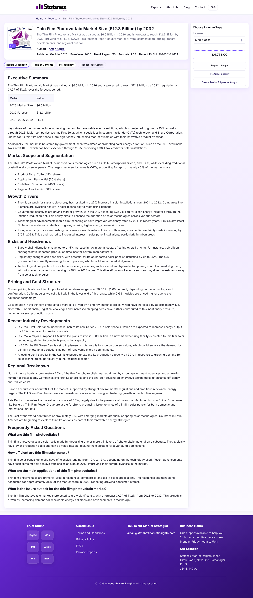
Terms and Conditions (90, 533)
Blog (187, 7)
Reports (156, 7)
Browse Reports (86, 552)
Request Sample (219, 65)
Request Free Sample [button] (92, 64)
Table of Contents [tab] (43, 64)
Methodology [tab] (66, 64)
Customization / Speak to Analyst (219, 82)
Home (39, 18)
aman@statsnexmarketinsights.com (151, 533)
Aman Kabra (57, 48)
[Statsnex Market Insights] (51, 7)
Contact (200, 7)
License (198, 33)
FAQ (212, 7)
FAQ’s (79, 545)
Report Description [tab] (16, 64)
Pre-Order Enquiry (219, 74)
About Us (172, 7)
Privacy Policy (85, 539)
